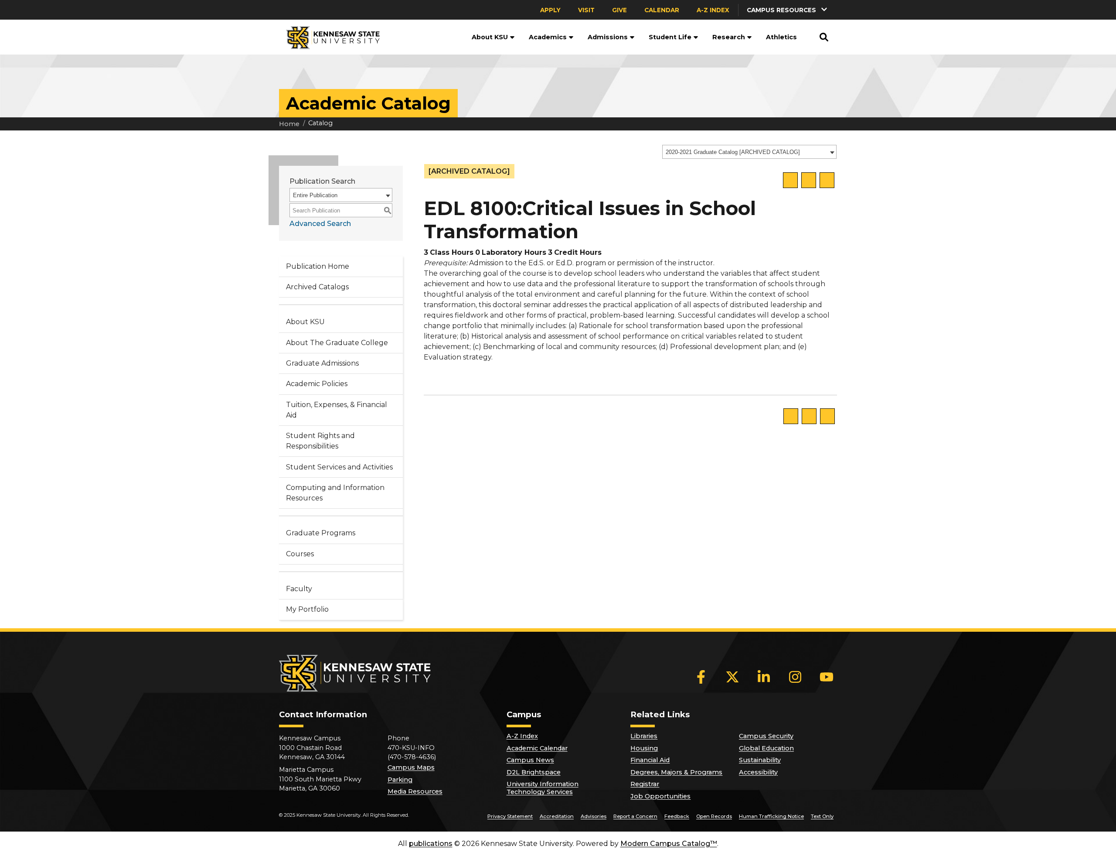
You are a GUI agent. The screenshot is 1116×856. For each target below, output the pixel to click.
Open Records (714, 816)
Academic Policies (316, 384)
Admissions (608, 37)
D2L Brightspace (534, 772)
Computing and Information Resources (335, 492)
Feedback (676, 816)
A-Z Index (713, 10)
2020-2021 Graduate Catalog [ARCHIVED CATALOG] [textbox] (733, 152)
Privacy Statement (510, 816)
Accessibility (758, 772)
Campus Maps (411, 767)
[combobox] (749, 152)
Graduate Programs (320, 533)
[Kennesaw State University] (329, 37)
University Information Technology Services (542, 788)
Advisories (593, 816)
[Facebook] (701, 677)
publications (431, 843)
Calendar (661, 10)
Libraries (643, 736)
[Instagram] (795, 677)
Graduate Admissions (322, 363)
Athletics (781, 37)
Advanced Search (320, 223)
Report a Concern (635, 816)
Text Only (822, 816)
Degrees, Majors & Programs (676, 772)
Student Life (670, 37)
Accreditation (557, 816)
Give (619, 10)
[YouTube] (826, 677)
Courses (300, 554)
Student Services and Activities (339, 467)
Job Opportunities (660, 796)
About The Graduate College (337, 343)
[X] (732, 677)
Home (289, 124)
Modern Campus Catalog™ (668, 843)
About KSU (490, 37)
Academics (548, 37)
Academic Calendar (537, 748)
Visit (586, 10)
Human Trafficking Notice (771, 816)
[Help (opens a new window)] (827, 180)
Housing (644, 748)
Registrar (644, 784)
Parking (400, 780)
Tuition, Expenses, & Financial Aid (336, 410)
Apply (550, 10)
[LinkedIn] (763, 677)
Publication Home (317, 266)
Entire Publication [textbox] (315, 195)
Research (728, 37)
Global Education (766, 748)
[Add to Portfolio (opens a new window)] (790, 180)
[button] (787, 10)
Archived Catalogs (317, 287)
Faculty (299, 589)
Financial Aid (650, 760)
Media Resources (415, 791)
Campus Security (766, 736)
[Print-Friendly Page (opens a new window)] (808, 180)
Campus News (530, 760)
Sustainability (760, 760)
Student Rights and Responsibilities (320, 440)
